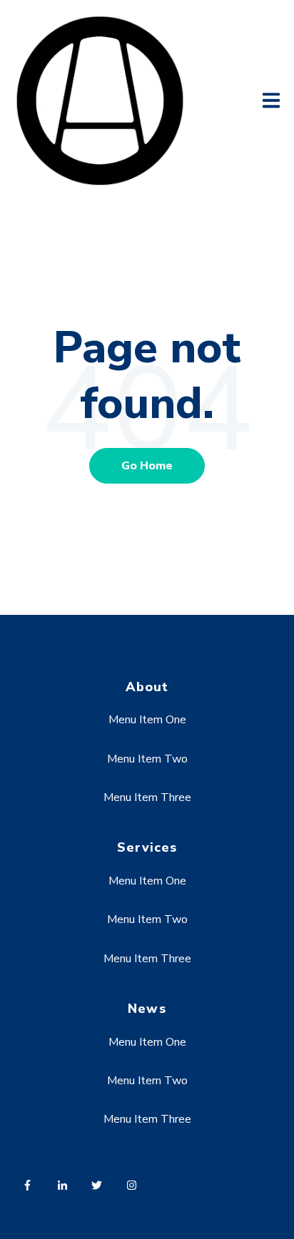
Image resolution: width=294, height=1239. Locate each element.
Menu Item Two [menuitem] (147, 759)
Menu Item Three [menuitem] (147, 797)
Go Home (147, 466)
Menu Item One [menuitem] (147, 720)
